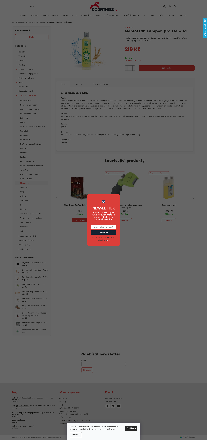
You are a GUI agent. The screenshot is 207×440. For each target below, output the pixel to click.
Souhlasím (131, 428)
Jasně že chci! (103, 232)
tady (108, 240)
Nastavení (76, 435)
